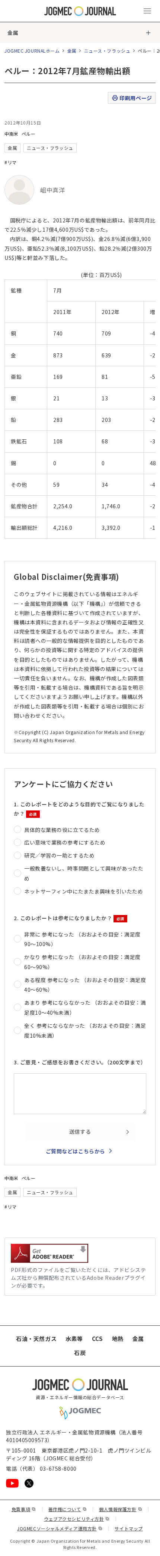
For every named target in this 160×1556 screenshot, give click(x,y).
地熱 (118, 1338)
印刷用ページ (135, 98)
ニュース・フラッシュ (107, 50)
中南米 (11, 134)
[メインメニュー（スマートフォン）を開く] (147, 11)
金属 (12, 32)
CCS (97, 1338)
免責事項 (24, 1509)
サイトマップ (129, 1528)
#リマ (10, 162)
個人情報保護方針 (120, 1509)
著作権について (67, 1509)
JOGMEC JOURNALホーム (32, 50)
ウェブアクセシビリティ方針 (77, 1519)
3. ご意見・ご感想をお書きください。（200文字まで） (80, 1062)
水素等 (74, 1338)
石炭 (80, 1353)
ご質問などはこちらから (75, 1151)
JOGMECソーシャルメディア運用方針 (59, 1528)
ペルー (29, 134)
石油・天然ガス (36, 1338)
